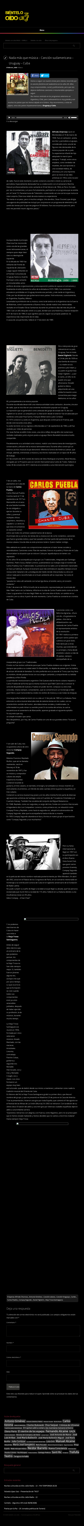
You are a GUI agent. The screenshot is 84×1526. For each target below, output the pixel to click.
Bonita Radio (58, 1421)
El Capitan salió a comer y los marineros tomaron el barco (48, 1428)
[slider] (74, 117)
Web (8, 1372)
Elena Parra (11, 1431)
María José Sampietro (24, 1444)
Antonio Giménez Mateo (34, 1421)
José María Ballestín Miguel (51, 1437)
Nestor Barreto (37, 1448)
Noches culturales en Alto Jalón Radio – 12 (20, 1497)
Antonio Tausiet (48, 1421)
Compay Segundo (25, 1300)
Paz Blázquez (22, 1452)
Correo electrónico (13, 1357)
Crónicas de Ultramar (69, 1425)
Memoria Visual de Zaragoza (55, 1445)
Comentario (11, 1322)
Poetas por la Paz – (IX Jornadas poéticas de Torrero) (24, 1508)
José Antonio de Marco (60, 1434)
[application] (42, 117)
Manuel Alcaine (65, 1441)
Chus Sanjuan (51, 1425)
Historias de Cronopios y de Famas (28, 1435)
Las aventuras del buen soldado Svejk (36, 1442)
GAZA (72, 1431)
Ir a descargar (12, 121)
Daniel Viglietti (38, 1300)
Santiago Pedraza (44, 1452)
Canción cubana (49, 1297)
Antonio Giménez (35, 1297)
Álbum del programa (51, 40)
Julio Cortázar (18, 1441)
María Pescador (41, 1445)
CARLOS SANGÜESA (19, 1425)
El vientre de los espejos (31, 1431)
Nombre (10, 1343)
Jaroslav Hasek (45, 1435)
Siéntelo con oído (36, 40)
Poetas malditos (32, 1452)
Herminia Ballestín (10, 1435)
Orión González (72, 1449)
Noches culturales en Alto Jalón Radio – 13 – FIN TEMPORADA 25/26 (30, 1486)
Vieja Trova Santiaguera (54, 1300)
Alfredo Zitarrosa (21, 1297)
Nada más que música (18, 1449)
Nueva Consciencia (57, 1448)
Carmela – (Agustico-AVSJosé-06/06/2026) (20, 1503)
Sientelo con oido (13, 1515)
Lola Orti (50, 1441)
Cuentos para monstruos (13, 1428)
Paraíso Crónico (10, 1452)
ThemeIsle (77, 1515)
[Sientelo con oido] (16, 22)
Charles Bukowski (35, 1425)
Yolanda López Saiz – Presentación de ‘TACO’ (21, 1491)
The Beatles (65, 1452)
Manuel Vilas (8, 1445)
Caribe (73, 1297)
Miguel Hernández (68, 1445)
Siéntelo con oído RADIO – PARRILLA (16, 40)
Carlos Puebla (12, 1300)
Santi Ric (57, 1452)
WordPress (36, 1515)
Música (20, 67)
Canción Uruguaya (63, 1297)
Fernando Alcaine (57, 1431)
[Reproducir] (9, 117)
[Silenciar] (69, 117)
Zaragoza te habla (21, 1456)
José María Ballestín (27, 1437)
